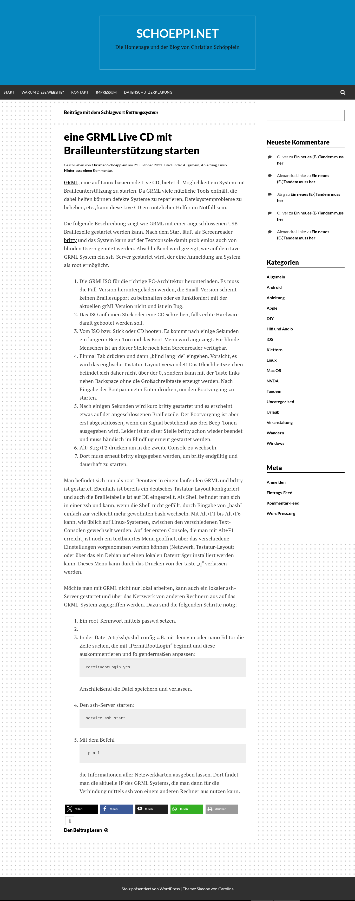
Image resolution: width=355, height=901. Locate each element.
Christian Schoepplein (109, 165)
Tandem (274, 391)
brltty (70, 240)
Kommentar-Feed (283, 502)
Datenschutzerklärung (148, 92)
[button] (81, 809)
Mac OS (274, 370)
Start (9, 92)
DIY (270, 318)
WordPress (170, 888)
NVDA (273, 380)
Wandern (275, 432)
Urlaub (273, 411)
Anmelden (276, 482)
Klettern (274, 349)
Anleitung (209, 165)
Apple (272, 307)
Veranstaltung (280, 422)
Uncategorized (280, 401)
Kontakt (80, 92)
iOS (270, 339)
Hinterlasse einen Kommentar (88, 170)
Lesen (86, 830)
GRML (71, 182)
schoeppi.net (177, 33)
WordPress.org (281, 513)
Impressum (106, 92)
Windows (275, 443)
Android (274, 287)
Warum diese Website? (43, 92)
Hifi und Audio (280, 328)
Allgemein (191, 165)
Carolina (226, 888)
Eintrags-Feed (279, 492)
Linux (222, 165)
